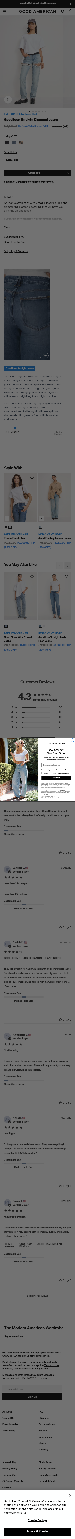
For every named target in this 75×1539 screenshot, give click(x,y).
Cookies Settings (37, 1520)
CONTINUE (56, 778)
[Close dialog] (72, 740)
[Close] (70, 1495)
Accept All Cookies (37, 1531)
